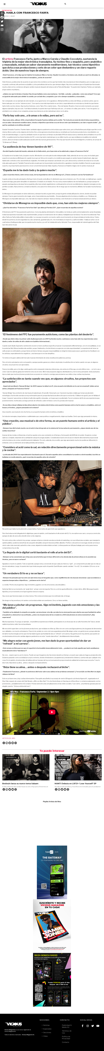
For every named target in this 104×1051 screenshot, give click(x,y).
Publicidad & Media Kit (67, 1026)
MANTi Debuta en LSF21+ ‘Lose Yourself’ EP (75, 783)
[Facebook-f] (82, 1025)
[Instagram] (15, 743)
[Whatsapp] (4, 743)
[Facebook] (6, 743)
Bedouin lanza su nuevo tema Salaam (20, 783)
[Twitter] (9, 743)
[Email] (12, 743)
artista (9, 58)
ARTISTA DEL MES (8, 738)
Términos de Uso (66, 1032)
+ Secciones (46, 1032)
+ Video (45, 1036)
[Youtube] (97, 1025)
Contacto (65, 1042)
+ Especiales (46, 1029)
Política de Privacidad (66, 1038)
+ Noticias (46, 1025)
